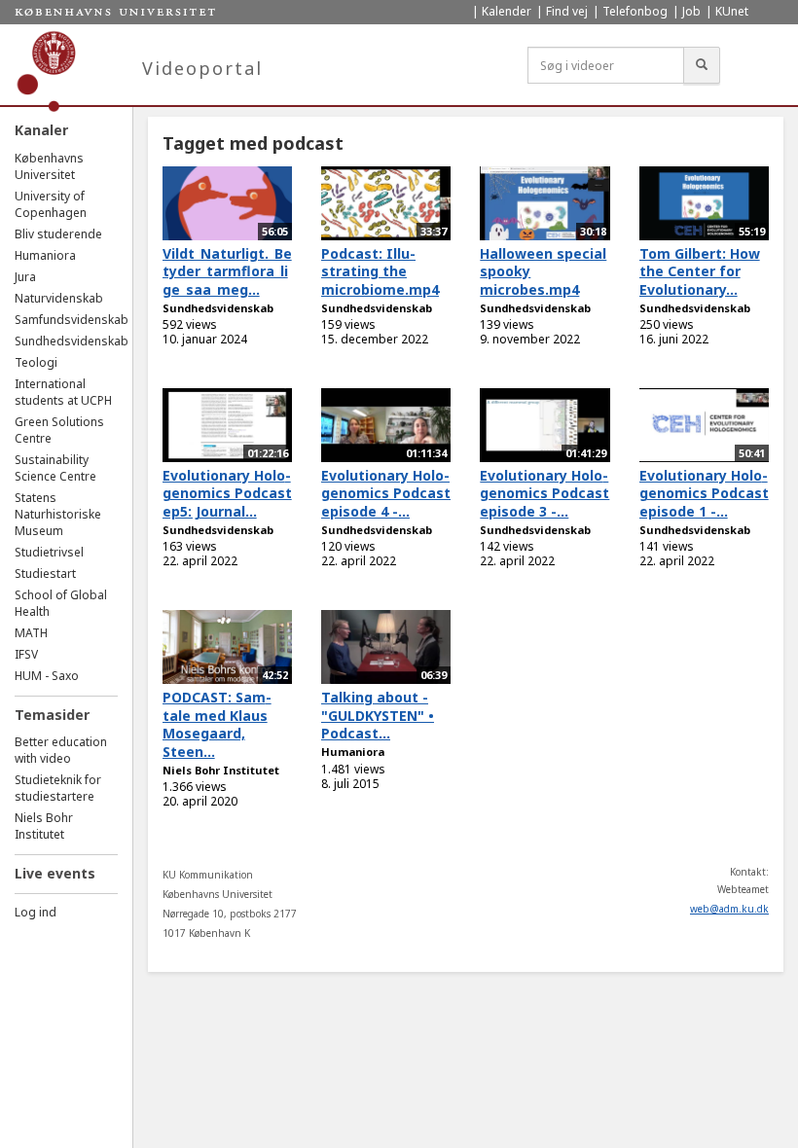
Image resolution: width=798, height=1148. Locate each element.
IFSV (26, 654)
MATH (31, 633)
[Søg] (701, 65)
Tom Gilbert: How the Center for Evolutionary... (699, 271)
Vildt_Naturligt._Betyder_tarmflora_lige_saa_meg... (227, 271)
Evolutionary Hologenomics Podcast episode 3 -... (544, 493)
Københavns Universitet (49, 166)
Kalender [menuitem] (506, 11)
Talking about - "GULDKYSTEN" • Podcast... (377, 715)
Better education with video (61, 750)
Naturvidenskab (59, 298)
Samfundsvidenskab (71, 319)
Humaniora (45, 255)
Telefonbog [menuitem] (635, 11)
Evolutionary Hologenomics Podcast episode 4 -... (386, 493)
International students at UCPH (63, 392)
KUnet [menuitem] (731, 11)
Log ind (35, 912)
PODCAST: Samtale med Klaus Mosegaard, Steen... (217, 724)
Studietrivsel (49, 552)
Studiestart (45, 573)
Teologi (36, 362)
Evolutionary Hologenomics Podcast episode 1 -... (704, 493)
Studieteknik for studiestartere (58, 788)
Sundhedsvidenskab (71, 341)
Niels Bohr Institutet (44, 826)
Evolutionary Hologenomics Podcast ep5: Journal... (227, 493)
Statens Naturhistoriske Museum (58, 514)
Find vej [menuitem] (567, 11)
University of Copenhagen (51, 204)
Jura (25, 277)
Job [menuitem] (691, 11)
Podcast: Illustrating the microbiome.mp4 (380, 271)
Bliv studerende (58, 234)
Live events (55, 873)
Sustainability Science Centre (55, 467)
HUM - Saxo (47, 675)
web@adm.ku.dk (729, 908)
